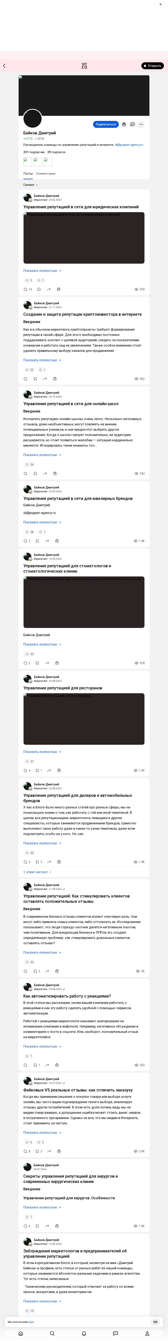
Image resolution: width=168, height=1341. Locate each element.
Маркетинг (41, 199)
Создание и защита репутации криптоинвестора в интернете (82, 314)
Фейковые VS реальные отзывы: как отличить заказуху (78, 1090)
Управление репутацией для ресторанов (62, 688)
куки (31, 1321)
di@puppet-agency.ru (129, 145)
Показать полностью (40, 271)
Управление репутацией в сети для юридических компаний (81, 206)
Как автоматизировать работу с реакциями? (67, 996)
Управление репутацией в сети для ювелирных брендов (78, 498)
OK (155, 1322)
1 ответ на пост (35, 872)
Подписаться (106, 124)
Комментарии (45, 173)
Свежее (28, 185)
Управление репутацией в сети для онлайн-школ (70, 403)
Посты (28, 173)
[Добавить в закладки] (39, 289)
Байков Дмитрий (46, 196)
